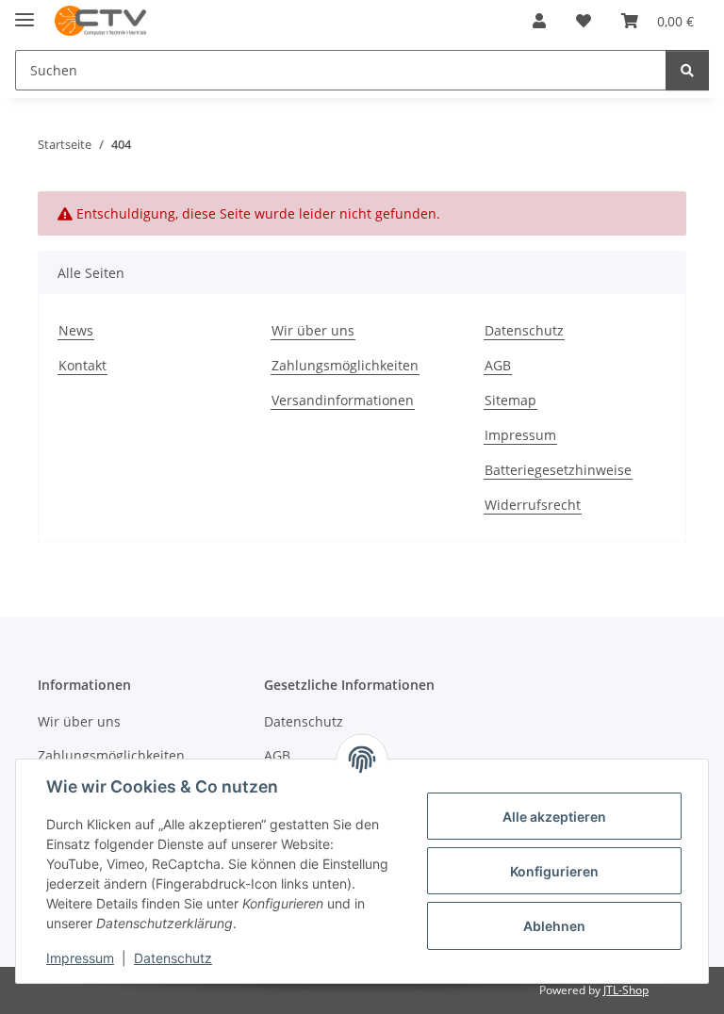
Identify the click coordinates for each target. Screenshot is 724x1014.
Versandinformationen (343, 400)
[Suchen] (687, 70)
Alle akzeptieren (554, 817)
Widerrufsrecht (533, 505)
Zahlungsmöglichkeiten (345, 365)
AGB (498, 365)
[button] (539, 21)
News (75, 330)
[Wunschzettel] (583, 21)
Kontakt (82, 365)
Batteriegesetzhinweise (558, 470)
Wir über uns (313, 330)
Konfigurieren (554, 871)
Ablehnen (554, 926)
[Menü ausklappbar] (24, 12)
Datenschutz (173, 958)
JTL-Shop (626, 990)
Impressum (80, 958)
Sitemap (510, 400)
